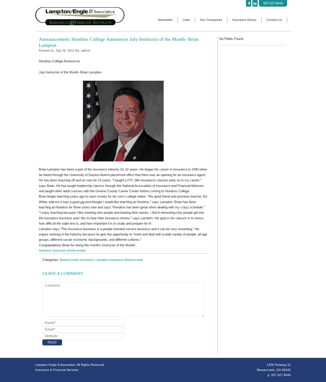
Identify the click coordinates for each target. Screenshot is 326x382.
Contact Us (274, 20)
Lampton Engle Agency (86, 16)
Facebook (248, 3)
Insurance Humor (244, 20)
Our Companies (211, 20)
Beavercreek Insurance (77, 260)
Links (186, 20)
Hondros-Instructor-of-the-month (62, 250)
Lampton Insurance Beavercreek (119, 260)
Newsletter (165, 20)
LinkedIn (255, 3)
